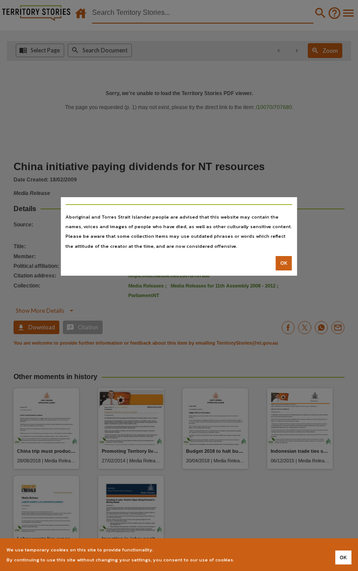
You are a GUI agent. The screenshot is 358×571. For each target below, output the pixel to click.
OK (284, 263)
